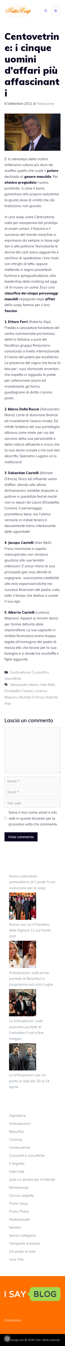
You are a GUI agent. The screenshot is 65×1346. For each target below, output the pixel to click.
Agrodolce (17, 1115)
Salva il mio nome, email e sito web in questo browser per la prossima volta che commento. (33, 818)
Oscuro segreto (21, 1195)
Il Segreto (16, 1163)
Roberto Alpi (40, 322)
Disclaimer (13, 1320)
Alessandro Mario (24, 684)
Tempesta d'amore (24, 1243)
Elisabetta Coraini (19, 691)
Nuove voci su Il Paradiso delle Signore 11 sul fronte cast (30, 930)
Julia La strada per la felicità (32, 1179)
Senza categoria (22, 1235)
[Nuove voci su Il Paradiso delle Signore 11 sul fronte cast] (22, 907)
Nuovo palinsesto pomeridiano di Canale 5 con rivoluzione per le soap (32, 882)
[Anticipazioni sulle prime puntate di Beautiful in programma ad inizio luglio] (22, 955)
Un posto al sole (22, 1251)
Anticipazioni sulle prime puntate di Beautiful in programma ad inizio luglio (31, 979)
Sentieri (15, 1227)
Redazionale (19, 1219)
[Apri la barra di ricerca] (46, 10)
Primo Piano (19, 1211)
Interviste (16, 1171)
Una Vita (16, 1259)
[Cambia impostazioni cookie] (7, 1338)
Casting (15, 1139)
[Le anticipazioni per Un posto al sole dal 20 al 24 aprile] (22, 1057)
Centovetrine (20, 672)
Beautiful (16, 1131)
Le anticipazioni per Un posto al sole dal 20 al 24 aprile (29, 1081)
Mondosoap (19, 1187)
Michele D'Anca (31, 697)
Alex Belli (42, 542)
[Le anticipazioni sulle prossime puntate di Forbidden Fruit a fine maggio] (22, 1003)
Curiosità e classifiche (27, 1155)
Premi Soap (18, 1203)
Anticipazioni (20, 1123)
